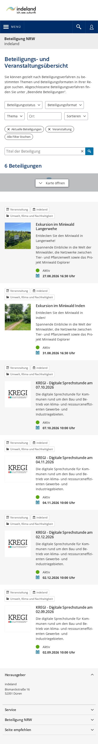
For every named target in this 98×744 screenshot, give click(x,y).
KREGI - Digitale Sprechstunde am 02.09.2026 (64, 609)
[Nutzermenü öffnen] (91, 27)
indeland (11, 684)
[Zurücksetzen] (82, 151)
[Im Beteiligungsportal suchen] (78, 27)
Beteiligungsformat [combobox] (62, 105)
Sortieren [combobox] (74, 116)
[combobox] (44, 116)
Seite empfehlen (18, 729)
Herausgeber (15, 674)
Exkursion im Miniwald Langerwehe (55, 226)
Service (10, 709)
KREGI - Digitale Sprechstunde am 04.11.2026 (64, 460)
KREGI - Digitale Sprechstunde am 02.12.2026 (64, 534)
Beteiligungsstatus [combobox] (21, 105)
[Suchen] (89, 151)
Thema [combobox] (12, 116)
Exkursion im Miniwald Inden (60, 306)
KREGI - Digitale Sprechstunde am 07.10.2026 (64, 385)
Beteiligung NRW (19, 38)
